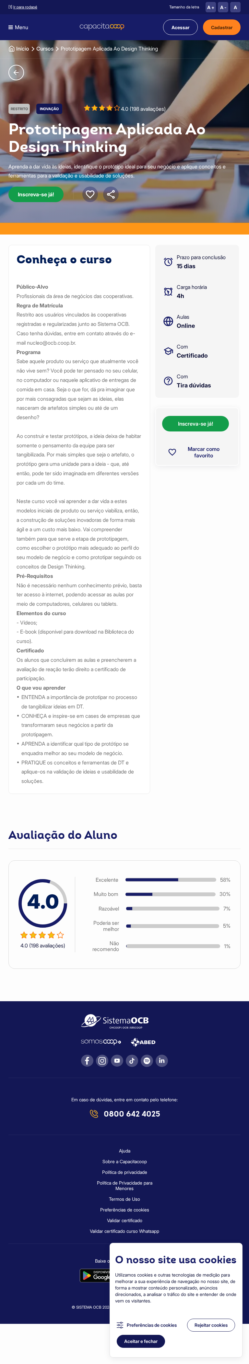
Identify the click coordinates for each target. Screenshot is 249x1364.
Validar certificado (124, 1220)
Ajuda (124, 1150)
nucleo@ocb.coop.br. (51, 342)
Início (22, 48)
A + (210, 7)
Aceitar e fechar (141, 1341)
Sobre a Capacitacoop (124, 1161)
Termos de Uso (124, 1199)
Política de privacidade (124, 1172)
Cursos (44, 48)
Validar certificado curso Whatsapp (124, 1231)
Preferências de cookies (152, 1325)
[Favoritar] (90, 194)
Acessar (180, 27)
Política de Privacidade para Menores (124, 1185)
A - (223, 7)
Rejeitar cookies (211, 1325)
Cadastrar (221, 27)
